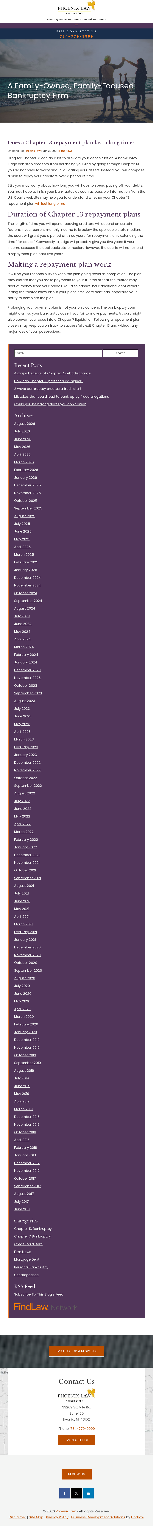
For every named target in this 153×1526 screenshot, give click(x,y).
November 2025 (27, 492)
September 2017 (27, 1186)
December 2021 (27, 854)
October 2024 (25, 593)
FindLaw (137, 1517)
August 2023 (24, 700)
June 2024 (23, 623)
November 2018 (27, 1124)
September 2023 (28, 693)
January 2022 (25, 847)
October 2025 (25, 500)
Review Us (76, 1474)
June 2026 (22, 439)
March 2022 (24, 831)
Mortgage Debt (26, 1259)
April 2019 (21, 1101)
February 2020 (26, 1024)
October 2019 (25, 1055)
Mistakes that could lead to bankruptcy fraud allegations (61, 396)
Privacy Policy (57, 1517)
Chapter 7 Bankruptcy (32, 1236)
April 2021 (21, 916)
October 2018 (25, 1132)
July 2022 (22, 801)
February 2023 (26, 747)
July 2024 (22, 616)
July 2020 (22, 985)
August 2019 (24, 1070)
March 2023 (24, 739)
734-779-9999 (76, 36)
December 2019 (27, 1039)
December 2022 (27, 762)
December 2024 (27, 577)
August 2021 (24, 885)
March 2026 (24, 462)
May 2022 (22, 816)
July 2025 (22, 523)
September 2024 (28, 600)
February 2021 (25, 932)
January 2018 (25, 1155)
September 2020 (28, 970)
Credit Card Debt (28, 1244)
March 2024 (24, 647)
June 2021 (22, 901)
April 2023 (22, 731)
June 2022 (22, 808)
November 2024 (27, 585)
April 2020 (22, 1009)
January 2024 (25, 662)
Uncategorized (26, 1274)
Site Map (36, 1517)
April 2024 (22, 639)
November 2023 (27, 677)
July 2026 (22, 431)
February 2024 (26, 654)
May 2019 (21, 1093)
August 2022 (24, 793)
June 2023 (22, 716)
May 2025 (22, 539)
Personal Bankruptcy (31, 1267)
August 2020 (24, 978)
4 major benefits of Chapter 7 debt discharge (52, 373)
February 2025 (26, 562)
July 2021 (21, 893)
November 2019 (27, 1047)
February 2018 (25, 1147)
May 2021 (21, 908)
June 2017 (22, 1209)
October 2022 (25, 777)
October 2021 (25, 870)
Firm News (65, 151)
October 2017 (25, 1178)
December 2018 (27, 1116)
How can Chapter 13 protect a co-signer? (48, 381)
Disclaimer (17, 1517)
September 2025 (28, 508)
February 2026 (26, 469)
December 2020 (27, 947)
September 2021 (27, 878)
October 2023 (25, 685)
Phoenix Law (32, 151)
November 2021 (27, 862)
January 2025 (25, 570)
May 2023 (22, 724)
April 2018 (21, 1139)
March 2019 (23, 1109)
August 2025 (24, 516)
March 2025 (24, 554)
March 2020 (24, 1016)
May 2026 (22, 446)
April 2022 (22, 824)
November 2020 (27, 955)
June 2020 (22, 993)
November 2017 (27, 1170)
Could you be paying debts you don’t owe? (50, 404)
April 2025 (22, 546)
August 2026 (24, 423)
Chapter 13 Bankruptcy (33, 1228)
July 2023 (22, 708)
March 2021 (23, 924)
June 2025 (23, 531)
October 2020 (25, 962)
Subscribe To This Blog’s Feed (38, 1294)
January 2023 (25, 754)
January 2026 (25, 477)
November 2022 (27, 770)
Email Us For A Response (76, 1351)
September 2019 (27, 1062)
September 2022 (28, 785)
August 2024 (24, 608)
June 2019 (22, 1086)
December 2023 (27, 670)
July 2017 (21, 1201)
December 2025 (27, 485)
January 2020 (25, 1032)
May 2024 (22, 631)
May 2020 (22, 1001)
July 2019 (21, 1078)
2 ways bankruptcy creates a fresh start (47, 388)
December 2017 (27, 1163)
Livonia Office (77, 1440)
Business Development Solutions (98, 1517)
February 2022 (26, 839)
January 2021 (25, 939)
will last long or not (51, 203)
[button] (76, 25)
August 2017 (24, 1193)
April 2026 (22, 454)
